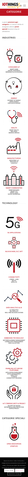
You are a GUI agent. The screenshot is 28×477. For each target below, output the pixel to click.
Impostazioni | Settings (14, 473)
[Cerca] (20, 5)
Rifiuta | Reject (19, 470)
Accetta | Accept (9, 470)
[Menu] (24, 5)
